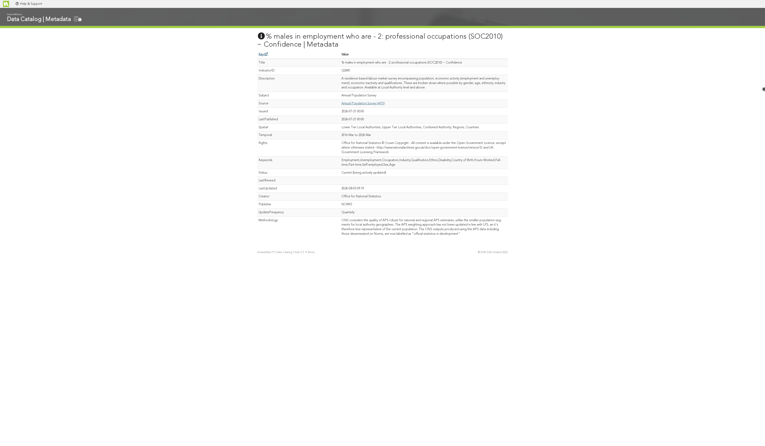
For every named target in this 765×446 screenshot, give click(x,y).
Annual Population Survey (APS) (363, 103)
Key (262, 54)
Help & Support (30, 4)
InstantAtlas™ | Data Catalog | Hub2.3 (280, 252)
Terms (311, 252)
